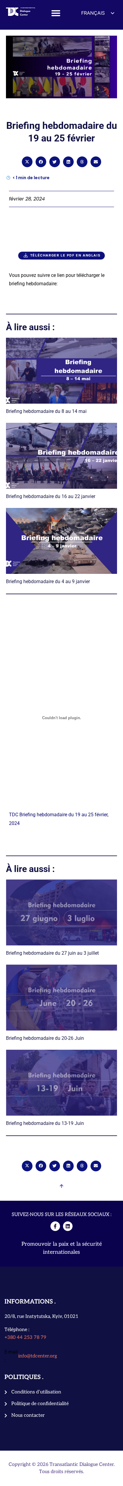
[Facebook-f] (55, 1226)
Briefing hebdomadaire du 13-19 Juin (45, 1123)
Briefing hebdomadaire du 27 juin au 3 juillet (52, 953)
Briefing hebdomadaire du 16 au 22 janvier (50, 496)
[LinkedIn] (68, 1226)
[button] (56, 13)
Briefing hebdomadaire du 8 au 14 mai (46, 411)
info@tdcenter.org (37, 1356)
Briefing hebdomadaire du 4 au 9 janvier (48, 581)
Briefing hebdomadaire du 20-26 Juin (45, 1038)
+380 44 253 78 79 (25, 1337)
